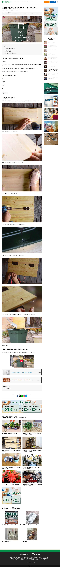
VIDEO (31, 557)
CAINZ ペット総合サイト (26, 559)
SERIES (19, 557)
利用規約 (30, 558)
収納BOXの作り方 (8, 51)
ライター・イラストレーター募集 (44, 557)
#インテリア (8, 388)
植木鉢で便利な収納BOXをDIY (10, 48)
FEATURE (23, 557)
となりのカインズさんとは (15, 558)
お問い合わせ (26, 558)
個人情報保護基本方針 (44, 558)
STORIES (27, 557)
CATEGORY (15, 557)
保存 (4, 17)
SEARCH (57, 1)
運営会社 (45, 559)
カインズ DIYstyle (9, 12)
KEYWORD (35, 557)
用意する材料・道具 (8, 50)
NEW (11, 557)
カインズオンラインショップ (16, 559)
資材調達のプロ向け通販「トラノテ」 (36, 559)
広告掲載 (21, 558)
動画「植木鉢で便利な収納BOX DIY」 (11, 53)
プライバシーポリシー (36, 558)
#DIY (4, 388)
